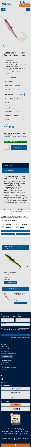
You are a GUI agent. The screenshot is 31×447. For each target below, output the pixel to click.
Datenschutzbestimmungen (16, 211)
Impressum (27, 211)
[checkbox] (2, 224)
